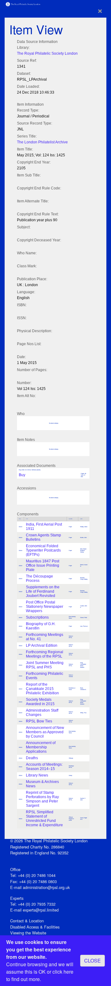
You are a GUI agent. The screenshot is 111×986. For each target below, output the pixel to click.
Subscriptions (37, 617)
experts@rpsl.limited (41, 910)
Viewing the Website (28, 933)
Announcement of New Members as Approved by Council (45, 732)
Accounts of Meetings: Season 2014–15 (44, 766)
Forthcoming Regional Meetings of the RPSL (44, 654)
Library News (37, 775)
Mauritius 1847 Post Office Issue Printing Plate (42, 565)
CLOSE (92, 960)
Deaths (32, 758)
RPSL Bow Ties (39, 721)
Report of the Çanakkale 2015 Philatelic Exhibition (42, 688)
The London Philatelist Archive (42, 142)
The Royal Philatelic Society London (47, 53)
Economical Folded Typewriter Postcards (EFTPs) (43, 550)
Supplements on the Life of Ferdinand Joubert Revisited (43, 591)
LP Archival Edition (41, 645)
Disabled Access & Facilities (35, 927)
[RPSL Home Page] (23, 3)
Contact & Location (27, 921)
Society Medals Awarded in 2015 (40, 701)
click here (62, 971)
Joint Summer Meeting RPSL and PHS (45, 665)
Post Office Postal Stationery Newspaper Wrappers (44, 606)
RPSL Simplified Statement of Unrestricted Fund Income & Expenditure (44, 818)
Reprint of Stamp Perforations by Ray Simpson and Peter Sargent (42, 799)
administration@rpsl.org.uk (46, 887)
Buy (22, 475)
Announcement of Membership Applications (41, 747)
